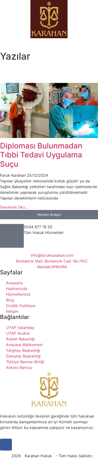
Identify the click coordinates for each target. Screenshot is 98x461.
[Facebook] (6, 445)
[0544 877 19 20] (12, 236)
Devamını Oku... (14, 207)
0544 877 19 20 (38, 226)
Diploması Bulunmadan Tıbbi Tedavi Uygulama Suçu (41, 155)
